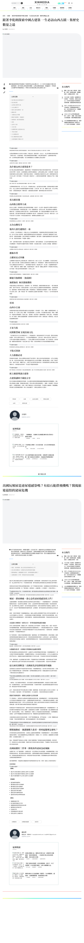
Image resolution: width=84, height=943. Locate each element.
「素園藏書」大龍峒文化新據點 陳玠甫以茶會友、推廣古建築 (39, 435)
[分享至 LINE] (4, 88)
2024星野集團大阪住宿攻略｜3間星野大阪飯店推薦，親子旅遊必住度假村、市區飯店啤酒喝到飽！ (39, 456)
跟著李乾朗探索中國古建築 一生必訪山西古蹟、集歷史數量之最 (30, 16)
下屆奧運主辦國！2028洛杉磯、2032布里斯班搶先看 (40, 446)
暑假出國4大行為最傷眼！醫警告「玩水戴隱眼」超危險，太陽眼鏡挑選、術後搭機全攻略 (40, 874)
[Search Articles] (22, 3)
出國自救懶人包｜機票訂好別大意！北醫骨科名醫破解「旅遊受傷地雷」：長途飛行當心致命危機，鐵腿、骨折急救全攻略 (39, 855)
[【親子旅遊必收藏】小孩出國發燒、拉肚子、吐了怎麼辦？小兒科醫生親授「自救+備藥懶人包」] (18, 866)
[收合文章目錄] (33, 96)
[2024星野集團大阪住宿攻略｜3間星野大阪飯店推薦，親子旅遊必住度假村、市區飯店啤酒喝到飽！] (18, 458)
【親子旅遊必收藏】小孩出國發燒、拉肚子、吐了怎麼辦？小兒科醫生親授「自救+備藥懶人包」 (39, 864)
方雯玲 (6, 29)
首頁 (4, 16)
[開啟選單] (72, 3)
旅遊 (8, 16)
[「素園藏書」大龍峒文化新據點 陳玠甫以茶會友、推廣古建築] (18, 438)
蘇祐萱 (6, 495)
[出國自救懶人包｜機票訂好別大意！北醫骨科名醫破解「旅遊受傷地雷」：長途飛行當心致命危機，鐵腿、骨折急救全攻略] (18, 856)
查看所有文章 (25, 417)
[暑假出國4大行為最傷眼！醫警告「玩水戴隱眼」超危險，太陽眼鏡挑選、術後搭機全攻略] (18, 877)
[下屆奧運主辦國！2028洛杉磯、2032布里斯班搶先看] (18, 448)
